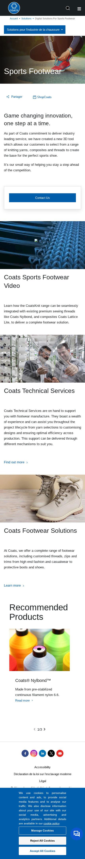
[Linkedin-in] (42, 753)
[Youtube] (59, 753)
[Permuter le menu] (79, 9)
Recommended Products (38, 612)
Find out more (14, 462)
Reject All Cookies (42, 840)
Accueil (14, 18)
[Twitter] (51, 753)
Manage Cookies (42, 830)
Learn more (12, 585)
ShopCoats (44, 97)
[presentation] (35, 729)
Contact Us (42, 197)
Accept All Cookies (42, 850)
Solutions (26, 18)
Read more (22, 700)
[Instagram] (33, 753)
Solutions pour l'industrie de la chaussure (33, 29)
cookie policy (51, 823)
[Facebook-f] (25, 753)
